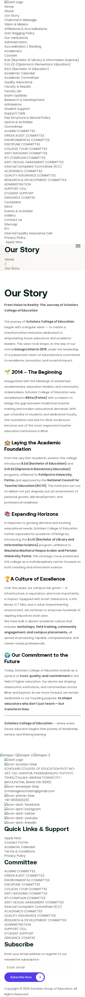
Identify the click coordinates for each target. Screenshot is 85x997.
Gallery (10, 215)
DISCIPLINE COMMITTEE (22, 144)
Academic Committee (21, 78)
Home (9, 7)
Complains (12, 202)
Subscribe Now (21, 977)
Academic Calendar (19, 73)
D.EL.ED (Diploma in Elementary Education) (37, 64)
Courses (10, 55)
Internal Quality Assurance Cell (28, 233)
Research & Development (24, 100)
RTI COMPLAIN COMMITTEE (25, 158)
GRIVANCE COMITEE (19, 198)
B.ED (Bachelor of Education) (26, 69)
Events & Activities (18, 211)
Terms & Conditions (19, 851)
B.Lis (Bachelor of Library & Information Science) (41, 60)
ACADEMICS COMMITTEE (23, 171)
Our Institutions (16, 38)
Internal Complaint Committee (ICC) (33, 166)
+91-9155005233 (16, 800)
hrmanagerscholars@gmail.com (29, 791)
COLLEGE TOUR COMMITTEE (25, 149)
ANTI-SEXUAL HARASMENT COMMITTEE (34, 162)
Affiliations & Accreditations (25, 29)
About (9, 11)
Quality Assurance (18, 82)
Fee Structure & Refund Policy (27, 118)
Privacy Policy (15, 238)
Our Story (11, 15)
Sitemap (10, 224)
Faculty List (13, 91)
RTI (6, 229)
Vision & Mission (16, 24)
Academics (13, 51)
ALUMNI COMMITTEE (19, 131)
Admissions (13, 104)
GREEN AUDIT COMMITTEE (24, 135)
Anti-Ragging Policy (19, 33)
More (8, 206)
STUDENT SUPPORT (19, 193)
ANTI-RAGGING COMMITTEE (26, 153)
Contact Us (13, 220)
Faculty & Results (18, 86)
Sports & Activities (18, 122)
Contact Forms (16, 842)
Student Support (17, 109)
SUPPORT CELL (15, 189)
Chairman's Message (20, 20)
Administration (15, 42)
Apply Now (14, 242)
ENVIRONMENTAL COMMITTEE (27, 140)
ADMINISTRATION (17, 184)
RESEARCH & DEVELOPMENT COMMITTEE (35, 180)
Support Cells (14, 113)
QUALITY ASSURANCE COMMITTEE (30, 175)
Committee (13, 127)
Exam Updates (15, 95)
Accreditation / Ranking (22, 46)
